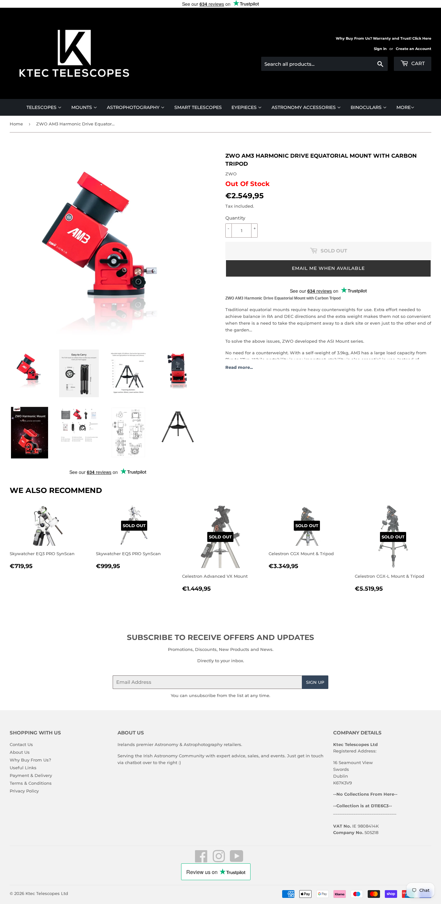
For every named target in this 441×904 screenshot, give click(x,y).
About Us (20, 752)
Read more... (239, 367)
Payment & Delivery (31, 775)
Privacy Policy (24, 790)
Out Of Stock (247, 184)
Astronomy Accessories (304, 107)
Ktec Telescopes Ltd (47, 893)
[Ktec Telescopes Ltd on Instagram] (218, 859)
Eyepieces (244, 107)
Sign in (380, 48)
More (403, 107)
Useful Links (23, 767)
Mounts (82, 107)
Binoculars (367, 107)
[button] (328, 268)
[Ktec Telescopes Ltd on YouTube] (236, 859)
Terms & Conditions (31, 783)
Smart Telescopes (198, 107)
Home (16, 123)
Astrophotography (134, 107)
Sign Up (315, 682)
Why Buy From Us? (30, 759)
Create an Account (413, 48)
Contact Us (21, 744)
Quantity (235, 218)
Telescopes (42, 107)
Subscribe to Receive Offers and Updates (220, 637)
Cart (417, 63)
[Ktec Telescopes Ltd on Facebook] (201, 859)
